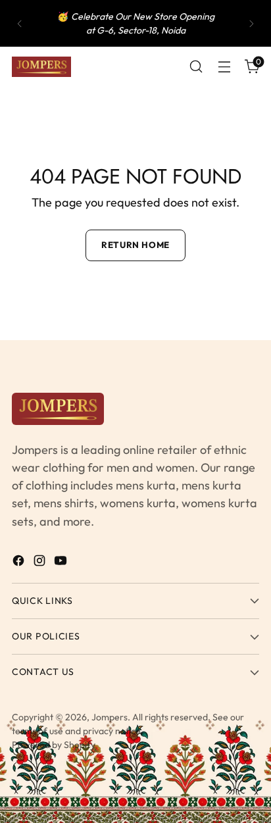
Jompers (109, 717)
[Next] (251, 23)
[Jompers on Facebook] (20, 563)
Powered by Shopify (53, 745)
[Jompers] (41, 67)
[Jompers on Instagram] (41, 563)
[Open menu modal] (223, 66)
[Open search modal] (195, 66)
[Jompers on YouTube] (62, 563)
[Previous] (19, 23)
